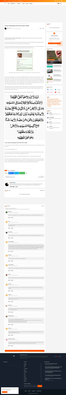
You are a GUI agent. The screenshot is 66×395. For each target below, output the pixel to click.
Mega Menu (13, 3)
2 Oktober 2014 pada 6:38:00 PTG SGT (13, 242)
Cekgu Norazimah (11, 338)
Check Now (8, 389)
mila (9, 221)
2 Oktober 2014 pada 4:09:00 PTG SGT (13, 212)
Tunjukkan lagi (42, 190)
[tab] (8, 3)
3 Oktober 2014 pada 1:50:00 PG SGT (12, 295)
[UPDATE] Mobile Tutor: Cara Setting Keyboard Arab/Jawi (57, 80)
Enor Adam (10, 231)
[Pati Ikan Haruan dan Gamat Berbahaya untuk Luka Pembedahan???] (50, 71)
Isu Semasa (33, 368)
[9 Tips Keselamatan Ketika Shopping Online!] (50, 76)
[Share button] (26, 173)
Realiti (59, 104)
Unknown (9, 294)
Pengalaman (12, 23)
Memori (53, 102)
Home (9, 3)
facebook (51, 89)
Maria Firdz (12, 182)
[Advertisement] (33, 13)
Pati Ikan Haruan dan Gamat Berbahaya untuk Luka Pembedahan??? (57, 71)
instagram (51, 92)
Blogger (30, 3)
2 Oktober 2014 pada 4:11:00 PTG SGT (13, 222)
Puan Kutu (10, 305)
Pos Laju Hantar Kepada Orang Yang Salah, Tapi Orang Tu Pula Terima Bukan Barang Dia (57, 66)
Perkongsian (54, 104)
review (33, 381)
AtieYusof (10, 211)
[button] (58, 3)
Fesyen (33, 365)
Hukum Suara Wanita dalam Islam (51, 363)
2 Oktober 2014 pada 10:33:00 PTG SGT (13, 275)
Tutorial (33, 379)
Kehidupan (56, 99)
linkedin (59, 89)
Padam (12, 217)
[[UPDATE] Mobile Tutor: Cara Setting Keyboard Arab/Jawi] (50, 81)
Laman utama (7, 23)
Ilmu (8, 170)
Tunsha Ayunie (11, 264)
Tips (33, 373)
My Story (56, 102)
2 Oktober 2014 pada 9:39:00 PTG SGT (13, 265)
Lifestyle (18, 3)
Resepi (27, 3)
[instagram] (15, 186)
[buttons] (55, 1)
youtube (59, 92)
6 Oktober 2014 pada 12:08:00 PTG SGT (13, 339)
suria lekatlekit (11, 241)
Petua (33, 370)
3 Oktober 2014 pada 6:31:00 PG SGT (12, 316)
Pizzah (9, 274)
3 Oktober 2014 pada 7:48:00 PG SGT (12, 329)
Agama (23, 3)
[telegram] (11, 186)
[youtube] (13, 186)
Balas (9, 217)
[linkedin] (16, 186)
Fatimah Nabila (11, 315)
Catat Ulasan (24, 350)
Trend (33, 376)
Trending (33, 378)
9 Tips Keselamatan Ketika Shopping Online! (57, 75)
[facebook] (10, 186)
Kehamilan (51, 99)
